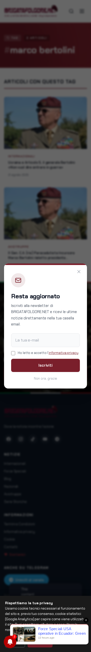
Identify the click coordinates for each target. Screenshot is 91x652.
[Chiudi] (79, 272)
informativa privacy (63, 353)
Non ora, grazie (45, 378)
